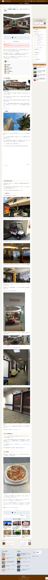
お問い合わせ (28, 577)
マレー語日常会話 (36, 52)
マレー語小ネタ (36, 54)
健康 (29, 516)
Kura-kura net (7, 1)
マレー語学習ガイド (36, 49)
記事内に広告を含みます (16, 41)
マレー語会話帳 (36, 29)
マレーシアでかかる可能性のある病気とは (13, 507)
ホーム (19, 577)
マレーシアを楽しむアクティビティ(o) (39, 46)
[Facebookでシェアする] (15, 37)
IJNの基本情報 (8, 64)
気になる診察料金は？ (9, 71)
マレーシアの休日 (37, 43)
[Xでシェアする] (12, 37)
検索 (45, 23)
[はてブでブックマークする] (18, 37)
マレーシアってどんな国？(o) (38, 37)
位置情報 (7, 66)
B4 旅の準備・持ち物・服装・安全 (39, 34)
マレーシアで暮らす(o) (27, 515)
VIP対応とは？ (8, 69)
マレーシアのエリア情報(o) (38, 47)
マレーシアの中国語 (36, 59)
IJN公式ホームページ (6, 108)
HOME (24, 576)
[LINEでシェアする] (21, 37)
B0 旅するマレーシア (36, 31)
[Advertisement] (16, 172)
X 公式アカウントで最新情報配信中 (24, 3)
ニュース (36, 57)
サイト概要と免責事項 (23, 577)
